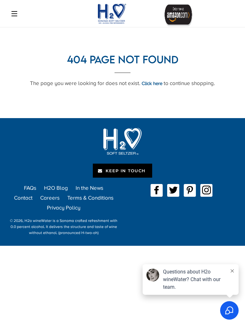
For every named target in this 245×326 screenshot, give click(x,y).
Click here (152, 83)
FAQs (30, 188)
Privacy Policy (63, 207)
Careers (50, 198)
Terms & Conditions (90, 198)
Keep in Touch (124, 170)
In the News (89, 188)
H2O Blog (56, 188)
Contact (23, 198)
